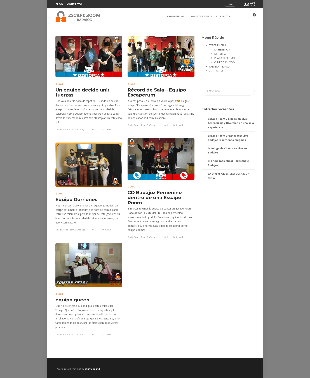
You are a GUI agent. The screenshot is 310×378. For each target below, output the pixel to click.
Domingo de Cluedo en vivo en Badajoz (227, 150)
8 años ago (80, 334)
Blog (59, 84)
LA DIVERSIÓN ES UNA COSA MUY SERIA (228, 176)
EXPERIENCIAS (175, 16)
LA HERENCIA (222, 49)
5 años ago (80, 129)
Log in (230, 4)
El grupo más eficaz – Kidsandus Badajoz (229, 163)
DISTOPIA (220, 54)
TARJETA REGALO (201, 16)
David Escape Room (64, 129)
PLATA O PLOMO (224, 58)
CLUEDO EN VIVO (224, 62)
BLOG (59, 4)
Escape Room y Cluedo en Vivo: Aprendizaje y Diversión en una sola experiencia (231, 123)
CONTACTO (74, 4)
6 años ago (152, 237)
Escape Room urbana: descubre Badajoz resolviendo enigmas (228, 138)
